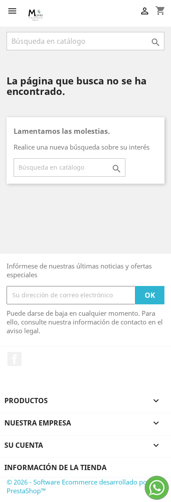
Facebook (14, 359)
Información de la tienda (55, 467)
